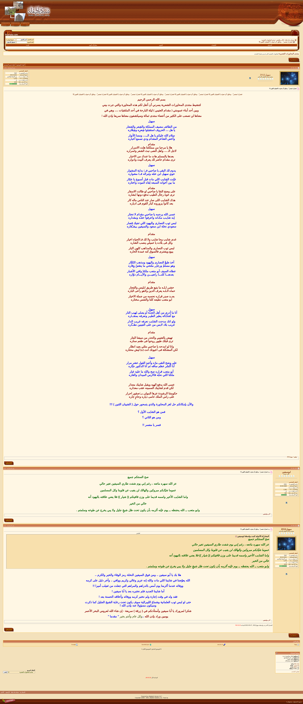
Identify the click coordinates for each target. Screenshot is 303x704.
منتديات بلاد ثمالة (289, 40)
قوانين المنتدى (295, 671)
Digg (295, 644)
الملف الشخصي (23, 71)
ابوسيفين (286, 472)
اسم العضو (31, 39)
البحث (27, 45)
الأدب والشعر (280, 40)
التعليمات (213, 45)
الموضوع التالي (147, 649)
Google (73, 644)
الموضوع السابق (156, 649)
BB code (296, 664)
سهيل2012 (265, 75)
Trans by (165, 697)
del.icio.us (220, 644)
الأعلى (2, 692)
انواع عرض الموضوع (9, 65)
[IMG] (295, 667)
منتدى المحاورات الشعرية (268, 40)
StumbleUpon (145, 644)
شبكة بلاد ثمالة (15, 692)
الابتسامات (296, 665)
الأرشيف (7, 692)
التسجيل (270, 45)
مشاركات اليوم (93, 45)
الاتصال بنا (22, 692)
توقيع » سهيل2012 (292, 457)
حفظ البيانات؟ (10, 40)
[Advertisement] (151, 441)
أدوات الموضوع (21, 65)
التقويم (161, 45)
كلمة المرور (30, 42)
